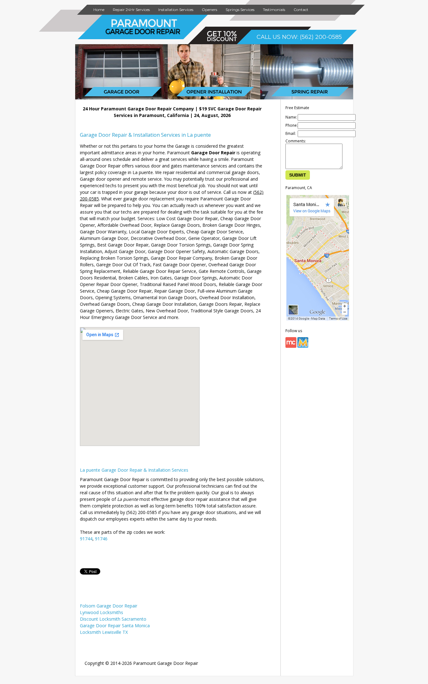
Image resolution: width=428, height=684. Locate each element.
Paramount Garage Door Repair (165, 663)
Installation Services (175, 9)
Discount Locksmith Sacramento (113, 619)
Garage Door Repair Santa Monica (115, 625)
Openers (209, 9)
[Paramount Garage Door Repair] (143, 33)
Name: (291, 117)
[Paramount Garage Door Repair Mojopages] (302, 346)
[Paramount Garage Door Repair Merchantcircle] (290, 346)
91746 (101, 539)
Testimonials (274, 9)
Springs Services (240, 9)
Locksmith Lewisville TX (104, 632)
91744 (86, 539)
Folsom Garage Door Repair (108, 606)
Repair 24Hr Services (131, 9)
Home (98, 9)
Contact (301, 9)
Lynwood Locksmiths (101, 612)
